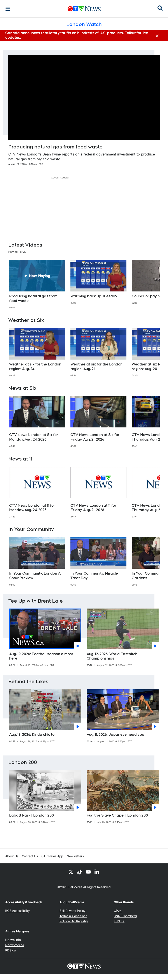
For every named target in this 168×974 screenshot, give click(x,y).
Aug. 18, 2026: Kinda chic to (31, 734)
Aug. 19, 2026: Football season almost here (41, 656)
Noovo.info (13, 940)
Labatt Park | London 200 (31, 815)
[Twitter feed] (71, 871)
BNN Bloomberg (125, 916)
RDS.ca (10, 950)
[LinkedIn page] (97, 871)
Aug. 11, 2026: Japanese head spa (115, 734)
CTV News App (52, 856)
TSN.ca (119, 921)
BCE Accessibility (17, 910)
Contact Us (30, 856)
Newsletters (75, 856)
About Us (11, 856)
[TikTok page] (79, 871)
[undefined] (37, 284)
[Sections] (8, 8)
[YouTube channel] (88, 871)
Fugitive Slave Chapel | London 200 (117, 815)
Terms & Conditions (73, 916)
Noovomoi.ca (14, 945)
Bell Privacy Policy (73, 910)
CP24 (118, 910)
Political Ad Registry (74, 921)
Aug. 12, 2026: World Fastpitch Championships (112, 656)
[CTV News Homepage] (84, 8)
